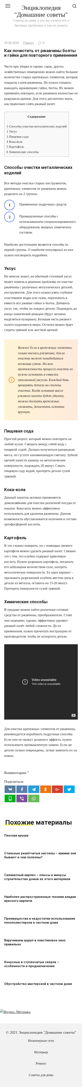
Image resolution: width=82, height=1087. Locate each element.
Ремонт (28, 43)
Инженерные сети (41, 1041)
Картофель (15, 146)
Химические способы (23, 152)
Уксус (12, 131)
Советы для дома (41, 1075)
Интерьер (41, 1052)
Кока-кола (14, 141)
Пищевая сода (18, 136)
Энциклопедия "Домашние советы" (41, 11)
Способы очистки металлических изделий (37, 126)
